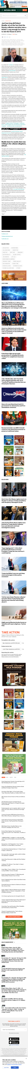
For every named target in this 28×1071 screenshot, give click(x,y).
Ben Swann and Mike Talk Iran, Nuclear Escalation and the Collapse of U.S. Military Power (13, 1000)
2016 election (6, 39)
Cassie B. (9, 351)
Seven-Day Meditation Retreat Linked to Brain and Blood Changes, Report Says (13, 787)
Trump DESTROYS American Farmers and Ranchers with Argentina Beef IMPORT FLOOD (13, 970)
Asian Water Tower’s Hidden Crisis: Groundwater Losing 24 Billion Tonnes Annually (14, 870)
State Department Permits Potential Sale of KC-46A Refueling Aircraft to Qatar (13, 782)
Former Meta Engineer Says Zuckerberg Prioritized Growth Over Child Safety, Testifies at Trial (13, 832)
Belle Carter (10, 301)
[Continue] (25, 1029)
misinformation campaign (7, 42)
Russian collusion (5, 44)
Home (3, 20)
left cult (18, 41)
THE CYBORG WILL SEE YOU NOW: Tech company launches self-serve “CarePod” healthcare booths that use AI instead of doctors (14, 381)
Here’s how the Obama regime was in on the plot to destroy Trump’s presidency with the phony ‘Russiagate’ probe (14, 500)
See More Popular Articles (14, 916)
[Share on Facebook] (5, 37)
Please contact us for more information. (10, 656)
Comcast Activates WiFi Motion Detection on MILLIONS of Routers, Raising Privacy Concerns (13, 815)
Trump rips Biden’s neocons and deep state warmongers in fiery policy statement (13, 575)
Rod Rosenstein (8, 43)
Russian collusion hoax (14, 44)
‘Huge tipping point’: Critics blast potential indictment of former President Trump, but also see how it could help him (13, 550)
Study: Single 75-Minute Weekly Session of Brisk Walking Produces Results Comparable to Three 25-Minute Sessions (13, 891)
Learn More (6, 1067)
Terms (11, 1049)
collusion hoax (20, 39)
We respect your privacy (14, 1033)
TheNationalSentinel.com (7, 236)
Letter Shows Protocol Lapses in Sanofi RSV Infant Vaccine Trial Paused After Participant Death (12, 821)
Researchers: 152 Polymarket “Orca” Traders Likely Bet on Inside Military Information (12, 844)
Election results (6, 254)
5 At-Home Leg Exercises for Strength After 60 (13, 896)
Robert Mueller (12, 70)
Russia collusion (21, 43)
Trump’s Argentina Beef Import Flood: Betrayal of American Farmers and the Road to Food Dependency (13, 901)
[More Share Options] (10, 37)
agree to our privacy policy (14, 1064)
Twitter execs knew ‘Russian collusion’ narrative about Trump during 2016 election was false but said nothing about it (13, 599)
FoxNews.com (5, 233)
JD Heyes (9, 34)
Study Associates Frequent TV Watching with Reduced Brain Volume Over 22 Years (13, 875)
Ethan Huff (9, 326)
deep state (13, 40)
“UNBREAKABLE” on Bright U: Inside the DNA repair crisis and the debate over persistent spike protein (13, 839)
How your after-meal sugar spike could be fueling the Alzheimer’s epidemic (13, 854)
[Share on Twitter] (7, 37)
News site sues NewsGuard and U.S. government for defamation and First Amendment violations (13, 405)
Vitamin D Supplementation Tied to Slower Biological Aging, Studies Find (12, 912)
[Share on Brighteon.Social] (3, 37)
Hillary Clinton (7, 41)
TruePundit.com (5, 238)
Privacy (7, 1049)
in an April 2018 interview (18, 189)
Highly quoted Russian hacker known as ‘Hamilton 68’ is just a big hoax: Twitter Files (14, 624)
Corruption (8, 20)
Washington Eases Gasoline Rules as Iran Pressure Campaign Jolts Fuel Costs (12, 826)
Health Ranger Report (7, 942)
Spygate (21, 44)
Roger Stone (14, 43)
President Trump (16, 42)
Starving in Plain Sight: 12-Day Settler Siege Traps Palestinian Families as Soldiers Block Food (13, 792)
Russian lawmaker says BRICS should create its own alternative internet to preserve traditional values (13, 429)
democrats (18, 40)
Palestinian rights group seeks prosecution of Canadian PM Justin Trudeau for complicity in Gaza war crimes (13, 356)
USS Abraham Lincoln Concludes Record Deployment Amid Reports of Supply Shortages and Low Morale (13, 803)
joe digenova (13, 41)
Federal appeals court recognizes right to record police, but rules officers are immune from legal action (13, 809)
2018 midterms (13, 39)
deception (8, 40)
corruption (4, 40)
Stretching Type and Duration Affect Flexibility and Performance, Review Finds (13, 907)
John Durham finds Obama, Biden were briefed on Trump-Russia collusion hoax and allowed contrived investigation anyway (14, 525)
